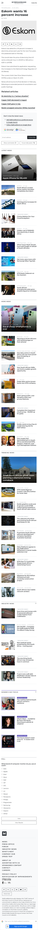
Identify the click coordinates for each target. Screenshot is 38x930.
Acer (5, 774)
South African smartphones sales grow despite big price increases (26, 289)
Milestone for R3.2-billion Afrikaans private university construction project (26, 578)
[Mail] (20, 44)
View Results (19, 822)
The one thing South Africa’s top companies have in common (25, 660)
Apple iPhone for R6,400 (15, 178)
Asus (5, 777)
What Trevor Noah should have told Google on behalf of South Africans (26, 246)
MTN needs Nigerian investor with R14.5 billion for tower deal (26, 491)
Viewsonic (7, 808)
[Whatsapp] (12, 889)
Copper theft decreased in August (14, 100)
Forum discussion (27, 143)
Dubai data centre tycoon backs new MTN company (26, 382)
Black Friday (21, 625)
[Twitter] (7, 44)
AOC (5, 769)
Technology (6, 8)
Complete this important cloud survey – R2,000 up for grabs (26, 411)
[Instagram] (25, 889)
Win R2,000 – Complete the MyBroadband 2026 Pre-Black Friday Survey (25, 628)
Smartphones (7, 176)
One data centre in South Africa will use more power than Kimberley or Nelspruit (26, 355)
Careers (6, 870)
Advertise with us (11, 863)
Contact (6, 868)
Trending (20, 393)
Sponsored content (12, 865)
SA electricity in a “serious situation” (15, 96)
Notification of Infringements (17, 877)
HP (4, 783)
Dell (4, 780)
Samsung (6, 805)
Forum (5, 846)
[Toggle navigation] (2, 3)
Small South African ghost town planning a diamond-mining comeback (18, 477)
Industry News (23, 214)
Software (20, 530)
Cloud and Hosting (23, 351)
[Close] (35, 921)
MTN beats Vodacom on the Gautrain (25, 274)
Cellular (20, 271)
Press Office (8, 844)
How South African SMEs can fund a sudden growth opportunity (26, 369)
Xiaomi (5, 811)
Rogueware (7, 802)
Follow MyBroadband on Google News (18, 125)
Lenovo (6, 788)
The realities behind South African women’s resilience (26, 701)
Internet (20, 545)
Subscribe (31, 137)
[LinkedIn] (11, 44)
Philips (5, 799)
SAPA (5, 18)
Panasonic (7, 797)
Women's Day (22, 697)
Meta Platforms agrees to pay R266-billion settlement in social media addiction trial (26, 549)
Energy (19, 186)
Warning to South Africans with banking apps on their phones (26, 340)
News (4, 842)
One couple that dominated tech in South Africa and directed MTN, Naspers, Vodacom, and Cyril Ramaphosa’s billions (26, 442)
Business (20, 436)
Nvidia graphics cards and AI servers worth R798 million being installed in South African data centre (26, 506)
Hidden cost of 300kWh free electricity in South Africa (25, 232)
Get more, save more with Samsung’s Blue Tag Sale (26, 260)
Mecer (5, 794)
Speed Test (7, 856)
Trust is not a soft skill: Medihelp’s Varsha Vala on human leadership (26, 675)
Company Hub (8, 854)
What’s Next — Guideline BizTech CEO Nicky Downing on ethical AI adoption (26, 721)
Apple (5, 771)
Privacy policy (9, 874)
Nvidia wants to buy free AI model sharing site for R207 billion (27, 425)
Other (5, 813)
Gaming (19, 200)
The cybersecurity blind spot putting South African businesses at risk (26, 520)
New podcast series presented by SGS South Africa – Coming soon (25, 644)
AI (17, 379)
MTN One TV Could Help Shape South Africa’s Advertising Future (25, 563)
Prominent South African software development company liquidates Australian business (26, 535)
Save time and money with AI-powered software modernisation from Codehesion (26, 614)
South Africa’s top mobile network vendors (26, 590)
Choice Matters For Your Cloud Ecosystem (25, 217)
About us (6, 860)
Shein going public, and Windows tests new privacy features (25, 397)
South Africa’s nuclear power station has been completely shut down (25, 189)
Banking (20, 336)
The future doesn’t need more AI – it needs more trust (25, 739)
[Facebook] (4, 889)
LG (4, 791)
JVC (4, 785)
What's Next (8, 851)
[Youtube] (21, 889)
